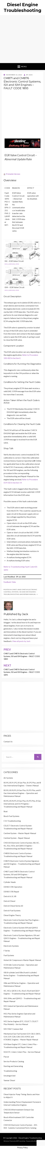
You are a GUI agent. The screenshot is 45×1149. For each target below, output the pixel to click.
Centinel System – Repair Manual (17, 838)
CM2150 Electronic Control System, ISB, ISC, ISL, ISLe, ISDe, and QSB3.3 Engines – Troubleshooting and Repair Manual (21, 846)
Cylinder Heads (10, 882)
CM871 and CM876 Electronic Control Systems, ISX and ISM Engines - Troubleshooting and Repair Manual (20, 592)
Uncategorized (9, 1076)
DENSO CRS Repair (11, 891)
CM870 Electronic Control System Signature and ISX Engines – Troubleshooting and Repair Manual (22, 864)
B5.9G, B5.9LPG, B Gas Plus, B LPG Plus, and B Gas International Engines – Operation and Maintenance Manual (22, 793)
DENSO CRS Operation (13, 887)
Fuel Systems (9, 955)
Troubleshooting (10, 1071)
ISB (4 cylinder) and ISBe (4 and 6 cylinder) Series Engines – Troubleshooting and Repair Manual (21, 975)
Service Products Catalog (14, 1061)
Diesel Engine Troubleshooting (30, 1138)
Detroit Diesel (9, 901)
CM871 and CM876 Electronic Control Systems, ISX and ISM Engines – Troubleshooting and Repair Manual (19, 874)
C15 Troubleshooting (12, 821)
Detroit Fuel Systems (12, 910)
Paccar (6, 1057)
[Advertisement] (22, 39)
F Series (7, 951)
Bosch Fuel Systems (11, 816)
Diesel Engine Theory (12, 915)
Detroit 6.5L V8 (10, 896)
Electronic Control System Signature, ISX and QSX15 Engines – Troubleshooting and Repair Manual (22, 938)
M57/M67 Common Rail (13, 1029)
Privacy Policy (22, 1148)
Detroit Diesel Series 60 (13, 906)
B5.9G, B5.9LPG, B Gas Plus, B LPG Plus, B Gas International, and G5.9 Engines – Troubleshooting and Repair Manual (22, 804)
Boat (6, 811)
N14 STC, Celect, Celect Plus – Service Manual (22, 1052)
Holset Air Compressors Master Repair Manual (22, 960)
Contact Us (8, 741)
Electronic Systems (11, 946)
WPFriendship (20, 1141)
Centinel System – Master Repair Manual (20, 833)
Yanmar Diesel (9, 1080)
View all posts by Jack (21, 641)
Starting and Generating (13, 1066)
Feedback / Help (10, 582)
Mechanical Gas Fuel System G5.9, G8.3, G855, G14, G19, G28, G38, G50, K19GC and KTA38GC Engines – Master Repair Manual (22, 1037)
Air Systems (8, 778)
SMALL (6, 264)
